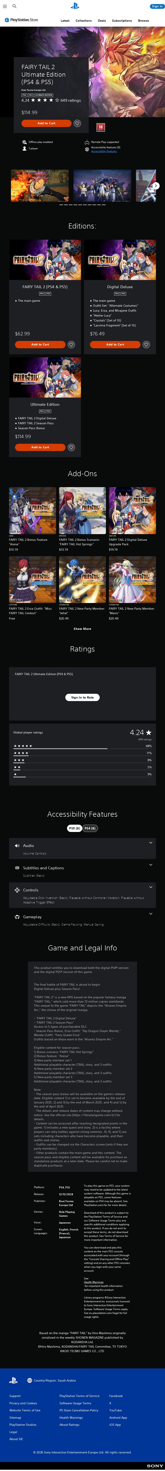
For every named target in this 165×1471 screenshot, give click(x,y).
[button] (104, 151)
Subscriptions (122, 21)
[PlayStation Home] (75, 6)
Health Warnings (94, 1282)
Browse (143, 21)
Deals (102, 21)
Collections (84, 21)
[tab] (74, 828)
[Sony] (155, 1469)
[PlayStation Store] (22, 19)
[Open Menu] (5, 6)
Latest (65, 21)
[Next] (156, 185)
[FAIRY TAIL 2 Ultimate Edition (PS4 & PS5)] (40, 186)
